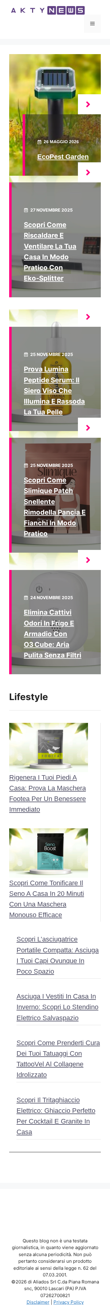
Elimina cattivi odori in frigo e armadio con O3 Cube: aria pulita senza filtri (52, 633)
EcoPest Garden (63, 157)
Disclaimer (38, 1302)
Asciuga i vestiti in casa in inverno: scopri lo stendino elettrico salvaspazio (57, 1007)
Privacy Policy (68, 1302)
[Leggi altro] (89, 104)
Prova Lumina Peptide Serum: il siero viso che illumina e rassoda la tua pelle (54, 390)
